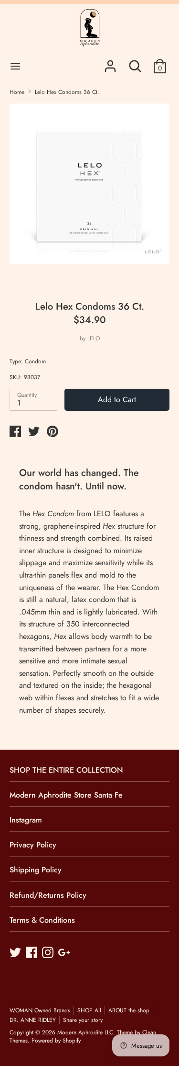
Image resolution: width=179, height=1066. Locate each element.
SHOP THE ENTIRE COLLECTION (66, 770)
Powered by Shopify (56, 1040)
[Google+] (65, 953)
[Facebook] (32, 953)
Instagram (26, 819)
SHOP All (89, 1010)
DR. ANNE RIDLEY (33, 1020)
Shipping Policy (36, 869)
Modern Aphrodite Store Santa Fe (66, 794)
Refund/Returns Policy (48, 895)
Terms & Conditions (42, 920)
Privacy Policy (33, 844)
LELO (93, 338)
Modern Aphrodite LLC (85, 1032)
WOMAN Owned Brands (40, 1010)
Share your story (83, 1020)
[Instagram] (48, 953)
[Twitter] (16, 953)
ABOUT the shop (128, 1010)
